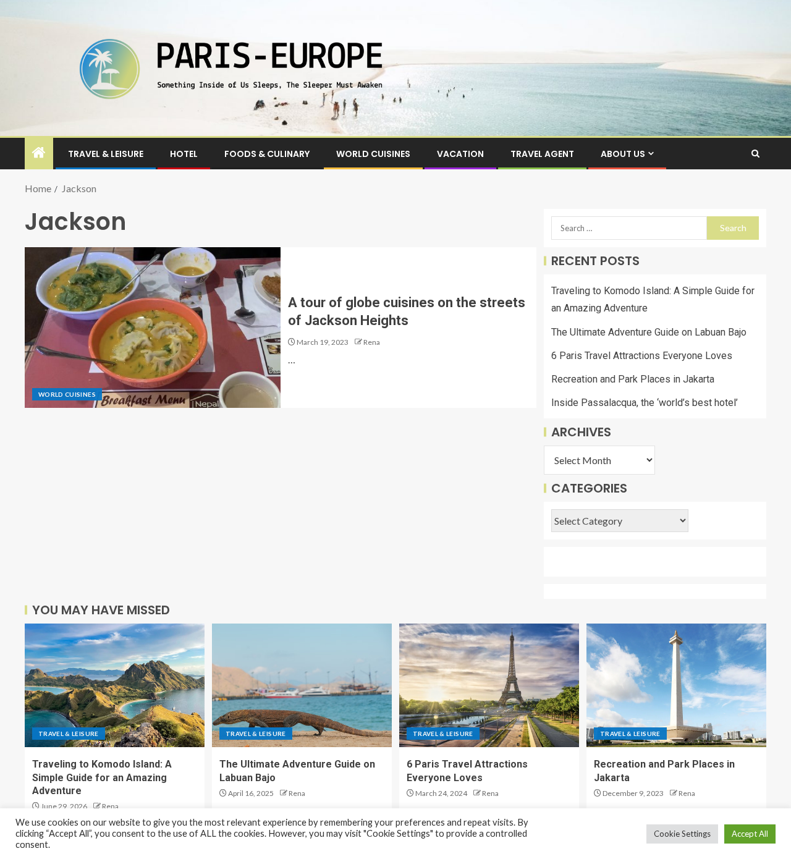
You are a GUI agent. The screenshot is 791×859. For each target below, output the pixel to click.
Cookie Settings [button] (682, 834)
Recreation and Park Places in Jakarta (632, 379)
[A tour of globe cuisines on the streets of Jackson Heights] (153, 327)
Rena (371, 342)
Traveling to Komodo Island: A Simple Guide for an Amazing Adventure (102, 777)
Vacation (460, 154)
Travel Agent (542, 154)
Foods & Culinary (267, 154)
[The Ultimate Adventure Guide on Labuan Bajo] (302, 685)
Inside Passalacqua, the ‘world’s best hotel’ (644, 402)
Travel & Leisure (105, 154)
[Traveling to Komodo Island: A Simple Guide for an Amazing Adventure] (115, 685)
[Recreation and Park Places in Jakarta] (676, 685)
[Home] (39, 153)
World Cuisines (373, 154)
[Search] (755, 154)
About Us (623, 154)
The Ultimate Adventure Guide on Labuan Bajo (649, 332)
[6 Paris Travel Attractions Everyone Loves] (489, 685)
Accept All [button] (750, 834)
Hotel (184, 154)
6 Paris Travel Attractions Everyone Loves (641, 356)
